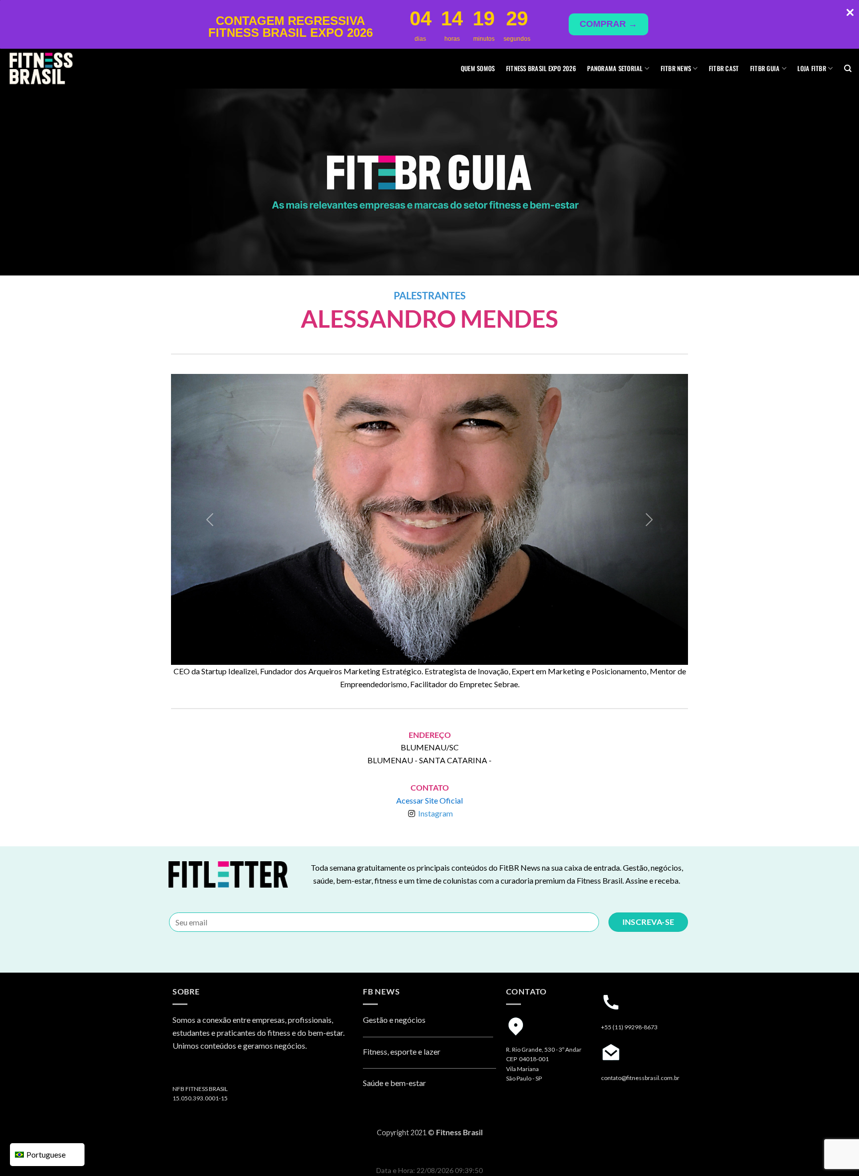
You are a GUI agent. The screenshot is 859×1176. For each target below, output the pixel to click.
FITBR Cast (724, 68)
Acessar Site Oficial (429, 800)
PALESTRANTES (430, 295)
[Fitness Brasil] (57, 69)
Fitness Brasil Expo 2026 (541, 68)
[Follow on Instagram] (181, 1071)
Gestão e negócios (394, 1019)
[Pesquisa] (848, 68)
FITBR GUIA (765, 68)
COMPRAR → (608, 24)
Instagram (435, 813)
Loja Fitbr (811, 68)
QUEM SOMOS (478, 68)
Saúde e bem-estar (394, 1082)
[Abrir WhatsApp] (834, 1151)
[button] (210, 519)
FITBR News (676, 68)
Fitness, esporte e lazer (401, 1051)
